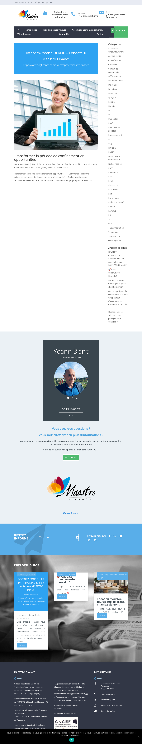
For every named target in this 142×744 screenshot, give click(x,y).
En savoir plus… (71, 513)
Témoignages (24, 34)
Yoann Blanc (23, 164)
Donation (112, 89)
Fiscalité (112, 106)
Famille (68, 164)
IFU (109, 114)
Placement (30, 167)
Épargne (60, 164)
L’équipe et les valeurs (54, 30)
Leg (110, 143)
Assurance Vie (114, 56)
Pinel (110, 181)
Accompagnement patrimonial (87, 30)
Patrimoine (19, 167)
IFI (109, 110)
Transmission (62, 167)
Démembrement (115, 80)
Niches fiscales (115, 164)
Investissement (90, 164)
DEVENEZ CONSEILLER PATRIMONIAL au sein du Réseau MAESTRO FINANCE (117, 258)
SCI (109, 219)
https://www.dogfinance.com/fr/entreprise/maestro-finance (56, 65)
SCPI (110, 223)
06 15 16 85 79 (71, 409)
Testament (113, 232)
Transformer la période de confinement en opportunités (49, 157)
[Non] (138, 736)
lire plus (22, 645)
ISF (109, 139)
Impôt (111, 123)
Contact (72, 457)
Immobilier (77, 164)
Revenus (51, 167)
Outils (100, 34)
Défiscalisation (114, 76)
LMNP (111, 152)
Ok (71, 740)
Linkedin (112, 148)
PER (110, 176)
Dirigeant (112, 84)
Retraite (111, 206)
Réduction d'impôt (116, 202)
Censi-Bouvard (114, 60)
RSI (109, 215)
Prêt (110, 193)
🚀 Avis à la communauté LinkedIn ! (114, 272)
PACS (110, 168)
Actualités (64, 34)
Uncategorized (114, 240)
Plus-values (113, 189)
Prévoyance (41, 167)
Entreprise (112, 93)
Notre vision (31, 30)
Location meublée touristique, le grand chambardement (117, 283)
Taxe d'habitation (116, 228)
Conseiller (50, 164)
